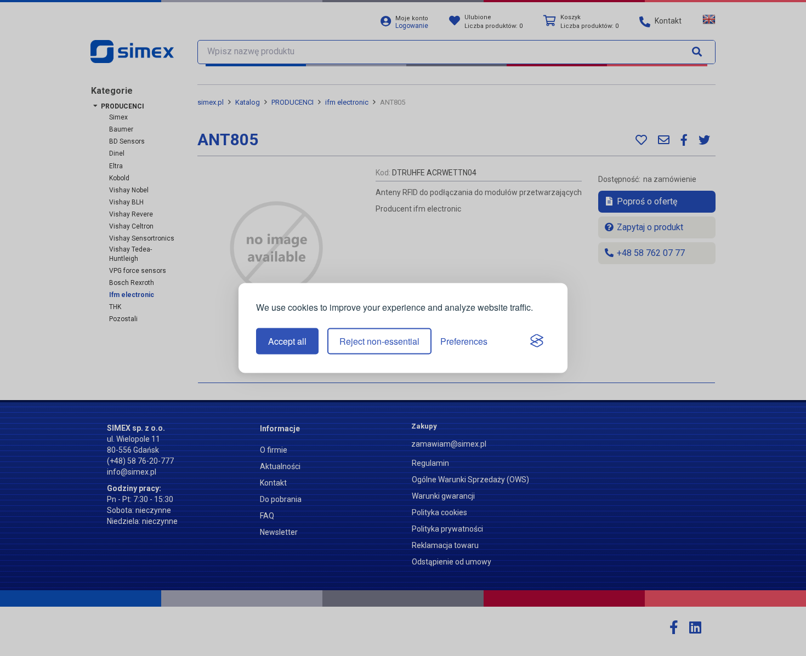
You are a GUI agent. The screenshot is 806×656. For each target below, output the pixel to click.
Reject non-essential (379, 341)
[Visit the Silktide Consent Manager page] (537, 341)
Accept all (287, 341)
